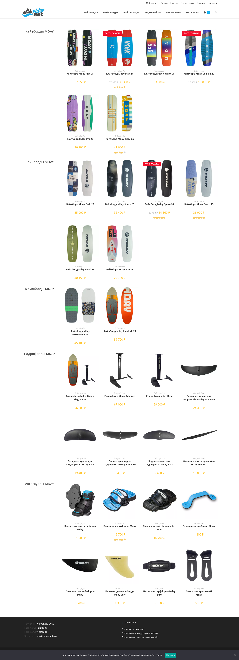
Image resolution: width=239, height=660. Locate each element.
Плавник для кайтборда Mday (80, 593)
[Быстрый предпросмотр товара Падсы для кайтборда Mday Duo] (176, 487)
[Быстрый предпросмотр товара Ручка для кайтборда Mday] (216, 487)
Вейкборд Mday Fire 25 (119, 269)
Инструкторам (187, 3)
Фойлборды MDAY (39, 289)
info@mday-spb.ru (46, 635)
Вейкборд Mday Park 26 (80, 204)
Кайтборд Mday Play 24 (119, 73)
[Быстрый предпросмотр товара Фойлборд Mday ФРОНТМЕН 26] (97, 292)
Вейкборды (80, 201)
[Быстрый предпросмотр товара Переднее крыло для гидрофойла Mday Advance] (216, 357)
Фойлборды (80, 328)
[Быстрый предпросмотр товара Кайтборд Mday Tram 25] (137, 100)
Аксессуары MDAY (39, 483)
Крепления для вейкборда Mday (80, 527)
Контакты (212, 3)
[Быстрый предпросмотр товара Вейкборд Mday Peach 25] (216, 165)
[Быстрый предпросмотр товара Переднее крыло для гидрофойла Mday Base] (97, 422)
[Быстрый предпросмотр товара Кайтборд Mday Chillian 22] (216, 35)
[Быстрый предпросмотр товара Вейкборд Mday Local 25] (97, 230)
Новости (174, 3)
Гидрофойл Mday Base (159, 396)
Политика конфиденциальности (140, 633)
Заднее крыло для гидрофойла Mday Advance (120, 463)
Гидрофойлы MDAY (39, 353)
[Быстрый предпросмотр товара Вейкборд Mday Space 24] (176, 165)
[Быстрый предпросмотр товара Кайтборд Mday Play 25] (97, 35)
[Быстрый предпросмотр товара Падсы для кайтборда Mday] (137, 487)
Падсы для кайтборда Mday (119, 526)
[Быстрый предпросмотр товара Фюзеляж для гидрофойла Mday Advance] (216, 422)
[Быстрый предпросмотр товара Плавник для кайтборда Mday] (97, 552)
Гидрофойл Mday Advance (119, 396)
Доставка (201, 3)
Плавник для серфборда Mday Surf (119, 593)
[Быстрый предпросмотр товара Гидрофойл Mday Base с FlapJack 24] (97, 357)
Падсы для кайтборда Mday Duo (159, 527)
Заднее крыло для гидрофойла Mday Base (159, 463)
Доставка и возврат (133, 629)
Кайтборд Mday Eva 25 (80, 138)
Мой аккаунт (152, 3)
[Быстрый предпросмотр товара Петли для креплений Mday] (216, 552)
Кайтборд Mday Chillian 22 (199, 73)
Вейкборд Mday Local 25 (80, 269)
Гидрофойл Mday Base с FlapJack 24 (80, 397)
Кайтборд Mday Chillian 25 (159, 73)
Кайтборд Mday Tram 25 (120, 138)
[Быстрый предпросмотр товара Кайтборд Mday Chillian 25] (176, 35)
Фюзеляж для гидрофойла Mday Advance (199, 463)
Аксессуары (80, 523)
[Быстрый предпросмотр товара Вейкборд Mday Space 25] (137, 165)
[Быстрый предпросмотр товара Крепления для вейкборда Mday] (97, 487)
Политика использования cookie (140, 637)
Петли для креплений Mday (199, 593)
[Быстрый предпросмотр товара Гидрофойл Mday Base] (176, 357)
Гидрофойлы (80, 393)
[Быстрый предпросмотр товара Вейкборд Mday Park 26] (97, 165)
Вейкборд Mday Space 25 (119, 204)
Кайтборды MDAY (39, 31)
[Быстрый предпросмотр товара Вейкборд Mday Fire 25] (137, 230)
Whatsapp (41, 631)
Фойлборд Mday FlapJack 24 (119, 331)
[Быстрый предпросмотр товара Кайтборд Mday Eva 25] (97, 100)
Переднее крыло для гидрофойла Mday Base (80, 463)
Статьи (164, 3)
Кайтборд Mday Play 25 (80, 73)
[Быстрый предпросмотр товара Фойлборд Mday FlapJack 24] (137, 292)
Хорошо (170, 655)
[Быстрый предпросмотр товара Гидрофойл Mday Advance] (137, 357)
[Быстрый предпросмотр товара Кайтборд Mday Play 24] (137, 35)
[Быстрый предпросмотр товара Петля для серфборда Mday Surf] (176, 552)
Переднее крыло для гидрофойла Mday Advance (199, 397)
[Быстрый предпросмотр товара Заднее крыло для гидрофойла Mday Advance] (137, 422)
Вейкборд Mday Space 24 (159, 204)
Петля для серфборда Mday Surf (159, 593)
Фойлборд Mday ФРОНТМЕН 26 (80, 333)
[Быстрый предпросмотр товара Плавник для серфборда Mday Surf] (137, 552)
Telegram (41, 627)
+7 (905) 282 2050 (44, 623)
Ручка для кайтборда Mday (199, 526)
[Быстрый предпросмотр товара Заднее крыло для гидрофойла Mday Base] (176, 422)
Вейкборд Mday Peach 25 (198, 204)
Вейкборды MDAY (39, 162)
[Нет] (235, 655)
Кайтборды (80, 70)
